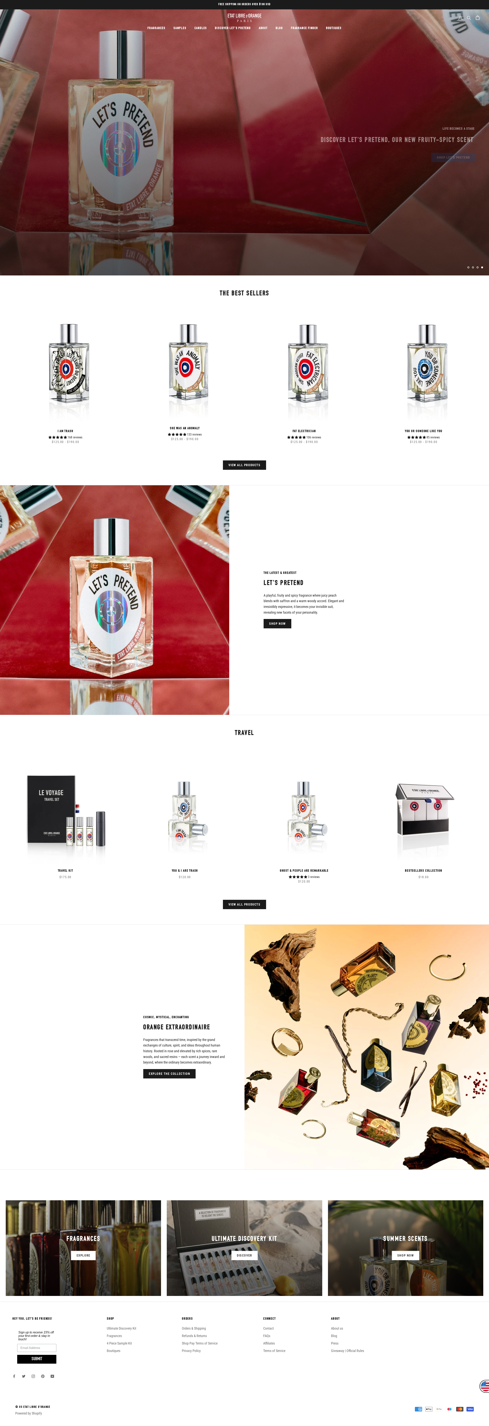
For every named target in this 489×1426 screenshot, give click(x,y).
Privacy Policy (191, 1351)
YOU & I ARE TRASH (185, 871)
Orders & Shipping (194, 1328)
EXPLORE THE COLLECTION (169, 1074)
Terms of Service (274, 1351)
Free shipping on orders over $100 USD (244, 4)
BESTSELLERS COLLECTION (423, 871)
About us (337, 1328)
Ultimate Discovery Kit (121, 1328)
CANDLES (200, 28)
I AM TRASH (65, 431)
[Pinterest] (43, 1376)
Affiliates (269, 1343)
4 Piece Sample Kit (119, 1343)
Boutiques (113, 1351)
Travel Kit (65, 871)
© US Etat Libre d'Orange (32, 1407)
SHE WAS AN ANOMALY (185, 428)
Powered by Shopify (28, 1413)
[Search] (469, 18)
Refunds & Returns (194, 1336)
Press (334, 1343)
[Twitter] (23, 1376)
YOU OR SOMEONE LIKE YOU (423, 431)
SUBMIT (37, 1359)
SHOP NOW (277, 623)
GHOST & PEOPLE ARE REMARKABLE (304, 871)
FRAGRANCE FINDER (304, 28)
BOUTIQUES (334, 28)
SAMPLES (179, 28)
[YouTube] (52, 1376)
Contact (268, 1328)
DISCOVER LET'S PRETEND (233, 28)
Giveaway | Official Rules (347, 1351)
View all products (244, 465)
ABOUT (263, 28)
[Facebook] (14, 1376)
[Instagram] (33, 1376)
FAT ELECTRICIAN (304, 431)
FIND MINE (27, 154)
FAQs (266, 1336)
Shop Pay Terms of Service (200, 1343)
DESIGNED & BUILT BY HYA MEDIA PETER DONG (44, 1421)
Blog (334, 1336)
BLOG (279, 28)
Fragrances (114, 1336)
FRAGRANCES (156, 28)
